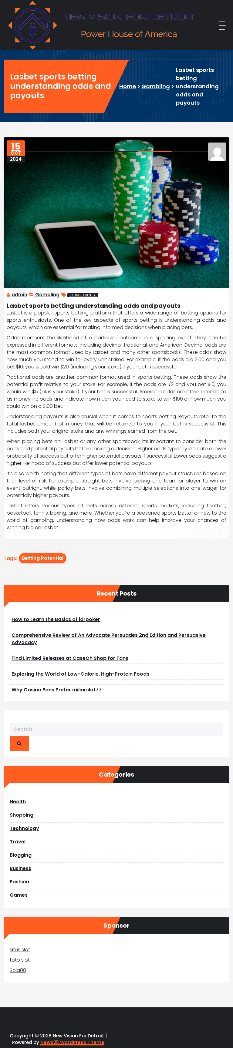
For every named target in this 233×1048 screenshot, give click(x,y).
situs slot (20, 949)
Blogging (21, 855)
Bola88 (18, 970)
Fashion (19, 881)
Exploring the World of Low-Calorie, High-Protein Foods (80, 673)
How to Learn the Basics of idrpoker (56, 619)
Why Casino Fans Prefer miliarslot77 (57, 689)
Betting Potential (83, 295)
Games (19, 895)
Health (18, 801)
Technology (24, 828)
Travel (17, 841)
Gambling (155, 86)
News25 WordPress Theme (72, 1042)
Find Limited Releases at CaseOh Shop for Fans (70, 658)
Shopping (21, 814)
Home (127, 86)
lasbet (27, 423)
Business (20, 868)
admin (19, 294)
